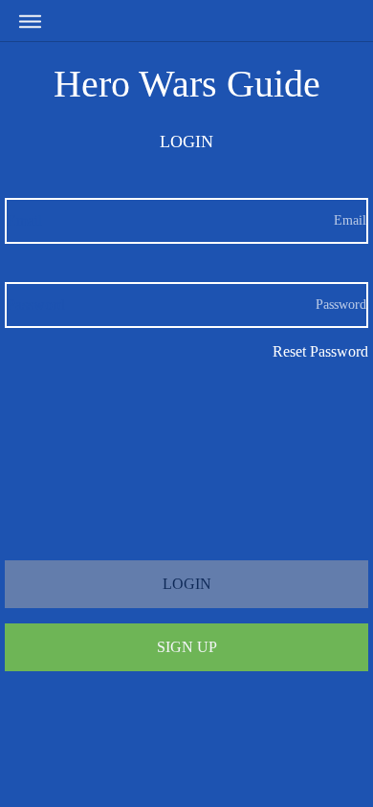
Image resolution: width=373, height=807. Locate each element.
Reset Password (320, 351)
